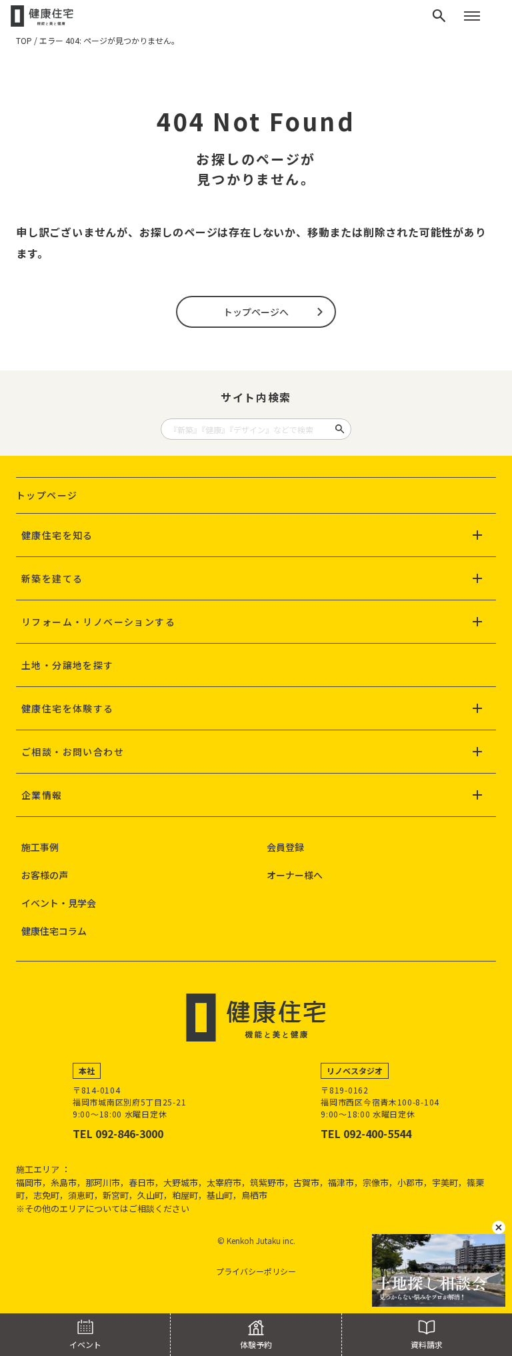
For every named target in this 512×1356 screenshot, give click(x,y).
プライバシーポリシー (256, 1271)
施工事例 (40, 847)
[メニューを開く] (472, 16)
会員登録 (285, 847)
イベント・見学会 (58, 903)
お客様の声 (44, 875)
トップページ (46, 495)
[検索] (439, 16)
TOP (24, 40)
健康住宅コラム (54, 931)
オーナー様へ (295, 875)
